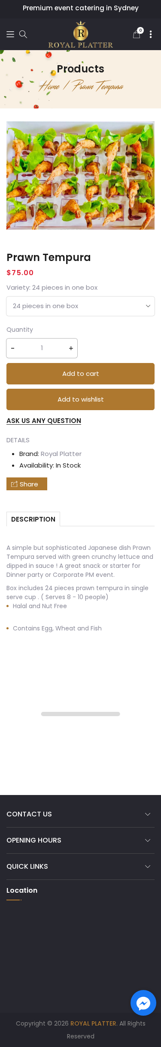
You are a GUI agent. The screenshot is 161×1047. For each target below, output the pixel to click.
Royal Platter (61, 453)
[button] (10, 34)
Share (29, 484)
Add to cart (80, 373)
